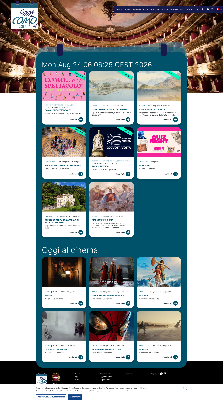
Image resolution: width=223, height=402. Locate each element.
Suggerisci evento (159, 9)
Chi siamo (78, 374)
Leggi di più (73, 119)
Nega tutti (185, 388)
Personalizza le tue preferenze (51, 397)
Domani (127, 9)
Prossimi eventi (140, 9)
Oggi (119, 9)
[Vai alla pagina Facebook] (208, 9)
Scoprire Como (177, 9)
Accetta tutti (74, 397)
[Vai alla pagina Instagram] (212, 9)
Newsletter (192, 9)
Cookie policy (142, 388)
